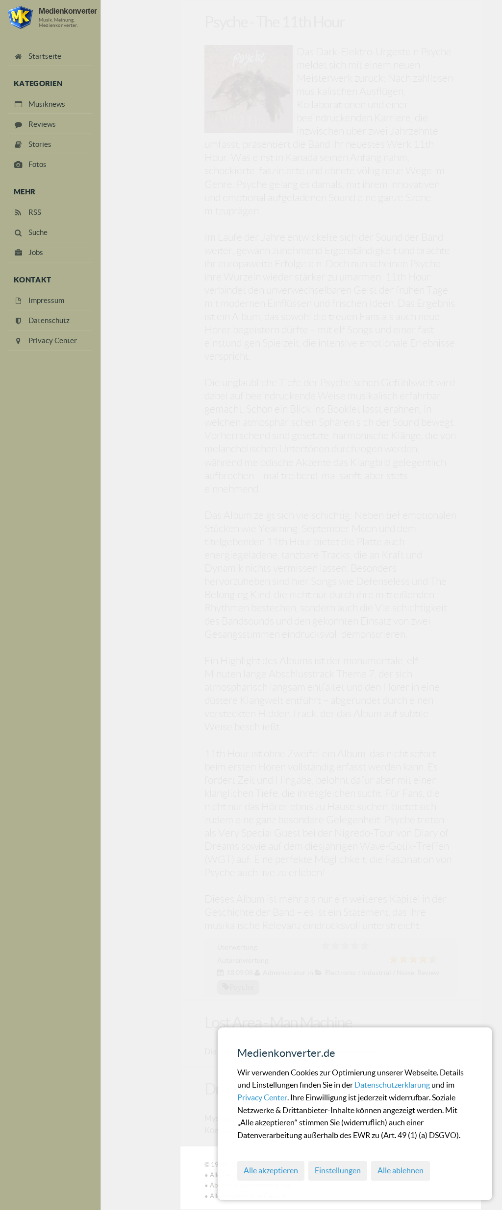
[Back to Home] (20, 17)
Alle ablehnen (400, 1170)
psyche (241, 986)
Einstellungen (338, 1170)
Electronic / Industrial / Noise (369, 973)
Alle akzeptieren (271, 1170)
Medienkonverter (68, 10)
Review (428, 973)
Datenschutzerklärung (392, 1084)
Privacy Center (262, 1097)
